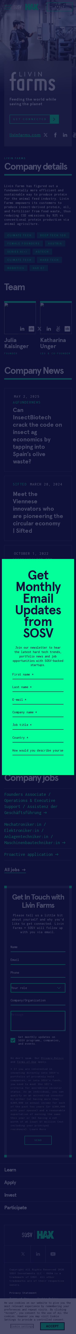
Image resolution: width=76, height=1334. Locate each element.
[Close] (65, 567)
